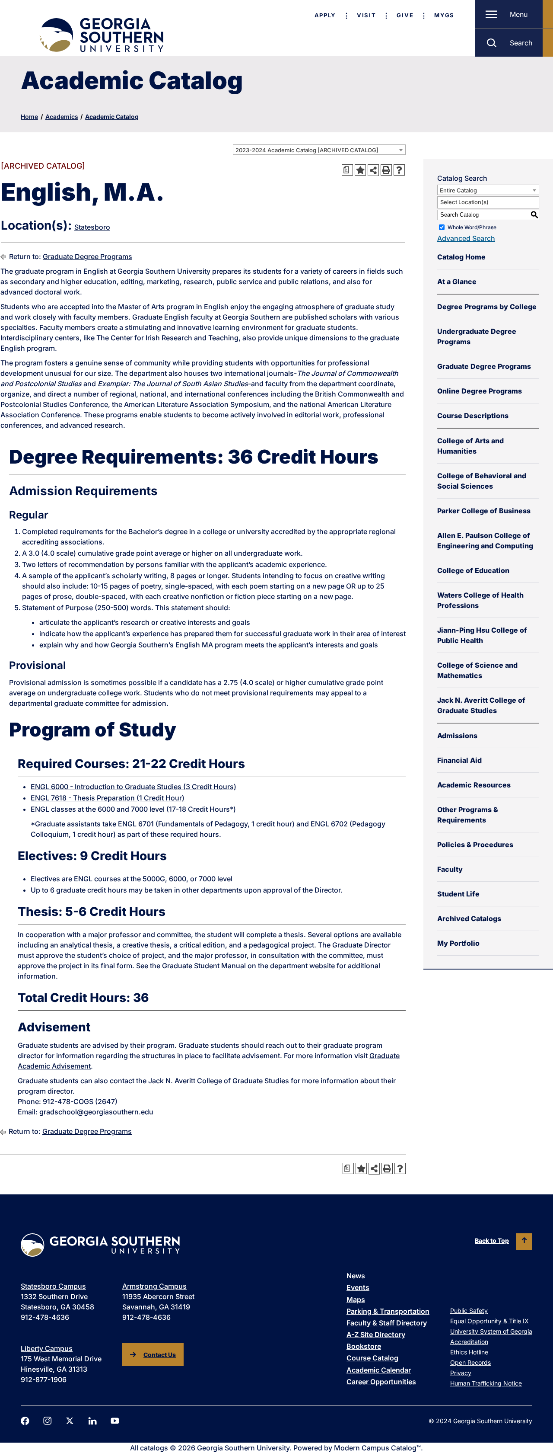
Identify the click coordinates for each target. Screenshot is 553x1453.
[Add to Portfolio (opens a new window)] (360, 170)
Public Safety (469, 1310)
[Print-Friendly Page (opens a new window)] (386, 170)
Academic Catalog (112, 116)
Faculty (450, 869)
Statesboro (92, 227)
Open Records (470, 1362)
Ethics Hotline (469, 1352)
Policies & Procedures (475, 844)
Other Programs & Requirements (467, 814)
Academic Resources (474, 785)
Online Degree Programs (479, 391)
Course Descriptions (473, 415)
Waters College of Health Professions (480, 600)
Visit (366, 15)
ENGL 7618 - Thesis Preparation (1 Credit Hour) (107, 798)
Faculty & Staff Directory (386, 1323)
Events (357, 1287)
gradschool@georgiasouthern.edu (96, 1111)
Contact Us (159, 1354)
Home (29, 116)
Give (405, 15)
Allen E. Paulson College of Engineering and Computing (485, 540)
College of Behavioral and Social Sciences (481, 480)
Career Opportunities (381, 1381)
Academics (61, 116)
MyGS (444, 15)
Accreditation (469, 1341)
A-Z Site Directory (375, 1334)
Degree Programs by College (487, 306)
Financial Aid (459, 760)
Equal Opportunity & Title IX (489, 1321)
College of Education (473, 570)
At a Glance (457, 281)
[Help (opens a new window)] (399, 170)
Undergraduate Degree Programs (476, 336)
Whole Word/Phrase (472, 227)
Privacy (460, 1372)
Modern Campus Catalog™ (377, 1447)
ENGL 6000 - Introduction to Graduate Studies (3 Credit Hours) (133, 786)
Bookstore (363, 1346)
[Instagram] (47, 1421)
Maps (355, 1299)
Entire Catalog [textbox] (458, 190)
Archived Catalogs (469, 918)
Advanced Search (466, 238)
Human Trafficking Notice (486, 1383)
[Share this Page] (373, 170)
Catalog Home (461, 257)
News (355, 1275)
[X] (70, 1420)
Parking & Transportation (387, 1311)
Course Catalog (372, 1358)
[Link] (100, 35)
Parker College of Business (484, 510)
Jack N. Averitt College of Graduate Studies (481, 705)
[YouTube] (115, 1421)
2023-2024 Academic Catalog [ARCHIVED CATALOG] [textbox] (306, 150)
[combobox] (319, 149)
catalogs (154, 1447)
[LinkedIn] (92, 1421)
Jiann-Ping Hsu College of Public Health (482, 635)
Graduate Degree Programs (87, 256)
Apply (325, 15)
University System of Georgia (491, 1331)
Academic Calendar (378, 1370)
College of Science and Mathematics (477, 670)
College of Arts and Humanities (470, 445)
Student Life (458, 894)
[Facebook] (25, 1421)
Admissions (457, 735)
